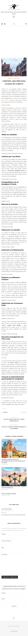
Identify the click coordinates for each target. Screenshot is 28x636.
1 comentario (23, 412)
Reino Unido (16, 78)
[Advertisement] (14, 40)
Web (2, 547)
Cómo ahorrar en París (8, 493)
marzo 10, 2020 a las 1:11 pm (7, 510)
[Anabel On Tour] (14, 7)
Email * (3, 599)
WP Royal (17, 626)
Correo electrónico (6, 541)
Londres (24, 189)
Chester (4, 408)
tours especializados (6, 293)
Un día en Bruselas (7, 487)
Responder (4, 512)
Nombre (4, 534)
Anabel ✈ (5, 412)
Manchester (6, 100)
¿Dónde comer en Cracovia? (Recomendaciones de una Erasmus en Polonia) (13, 461)
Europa (10, 78)
